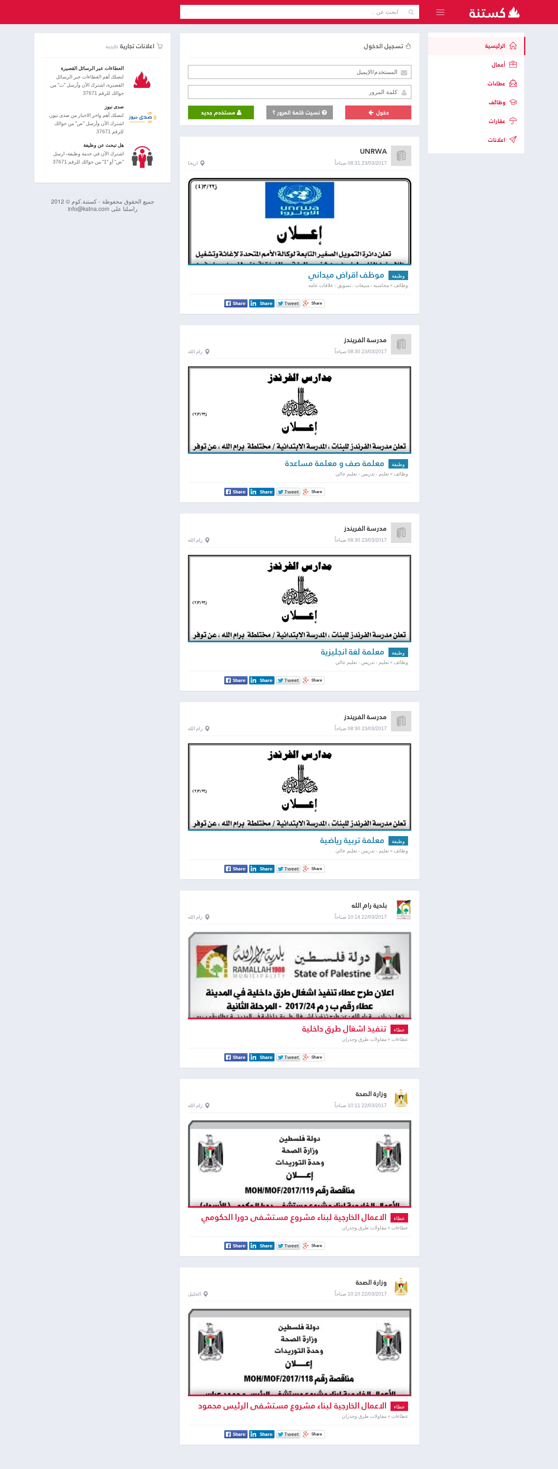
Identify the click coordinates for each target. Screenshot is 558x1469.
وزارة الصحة (371, 1094)
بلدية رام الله (369, 905)
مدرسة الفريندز (365, 340)
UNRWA (373, 151)
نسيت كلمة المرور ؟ (297, 112)
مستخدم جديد (219, 112)
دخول (382, 112)
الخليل (194, 1294)
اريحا (193, 163)
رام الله (195, 351)
